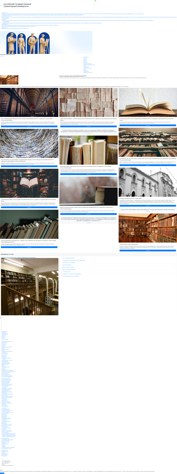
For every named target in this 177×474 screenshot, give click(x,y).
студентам (4, 19)
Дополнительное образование (115, 17)
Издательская (26, 28)
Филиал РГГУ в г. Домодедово (137, 17)
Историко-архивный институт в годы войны (71, 276)
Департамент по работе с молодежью (38, 20)
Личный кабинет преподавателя (8, 25)
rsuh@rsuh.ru (6, 463)
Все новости (86, 57)
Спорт (85, 69)
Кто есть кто (95, 13)
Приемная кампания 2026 (6, 17)
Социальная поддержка (149, 20)
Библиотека (81, 20)
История (54, 13)
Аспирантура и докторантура (98, 17)
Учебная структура (37, 25)
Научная (9, 28)
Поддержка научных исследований (18, 26)
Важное (85, 61)
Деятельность (4, 27)
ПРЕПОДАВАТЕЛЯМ (5, 438)
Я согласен (2, 473)
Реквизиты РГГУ (141, 20)
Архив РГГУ (37, 14)
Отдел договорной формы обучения (131, 20)
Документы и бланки (25, 25)
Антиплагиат (31, 25)
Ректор (19, 13)
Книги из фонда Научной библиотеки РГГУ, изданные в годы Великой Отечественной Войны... (18, 257)
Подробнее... (89, 133)
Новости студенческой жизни (7, 412)
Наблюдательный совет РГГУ (7, 341)
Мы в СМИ (86, 62)
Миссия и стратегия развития (81, 13)
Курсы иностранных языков (126, 17)
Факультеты (45, 13)
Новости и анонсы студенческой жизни (23, 20)
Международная (15, 28)
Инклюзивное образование (162, 17)
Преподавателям (5, 24)
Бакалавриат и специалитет (7, 391)
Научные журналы (59, 13)
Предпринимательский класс (41, 17)
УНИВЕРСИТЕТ (4, 331)
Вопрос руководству (58, 14)
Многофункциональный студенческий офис (70, 20)
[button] (13, 44)
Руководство (27, 13)
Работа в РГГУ (106, 13)
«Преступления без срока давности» (69, 262)
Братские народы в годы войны (68, 267)
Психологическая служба (30, 26)
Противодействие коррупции (48, 14)
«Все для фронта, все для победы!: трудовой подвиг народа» (74, 260)
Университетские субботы (51, 17)
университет (4, 12)
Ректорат (23, 13)
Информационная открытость (132, 13)
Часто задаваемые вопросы (67, 14)
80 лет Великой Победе (34, 13)
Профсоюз (47, 25)
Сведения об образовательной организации (10, 13)
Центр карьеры (86, 20)
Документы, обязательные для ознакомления (5, 405)
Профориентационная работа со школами (27, 17)
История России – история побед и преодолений (72, 273)
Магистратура (4, 392)
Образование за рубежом (120, 20)
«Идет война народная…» (67, 264)
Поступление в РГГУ (5, 16)
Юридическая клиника (6, 363)
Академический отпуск (6, 425)
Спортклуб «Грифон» (58, 20)
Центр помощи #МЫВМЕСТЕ (77, 14)
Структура (41, 13)
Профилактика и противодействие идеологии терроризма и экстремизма (8, 372)
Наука (85, 65)
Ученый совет (100, 13)
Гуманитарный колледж (81, 17)
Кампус (25, 14)
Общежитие (4, 422)
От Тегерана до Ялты (66, 271)
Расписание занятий (5, 20)
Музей (74, 13)
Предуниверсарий (89, 17)
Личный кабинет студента (49, 20)
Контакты (41, 14)
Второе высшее (107, 17)
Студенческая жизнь (87, 68)
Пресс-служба (50, 13)
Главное (85, 58)
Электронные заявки (30, 14)
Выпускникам (4, 423)
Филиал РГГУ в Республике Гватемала (150, 17)
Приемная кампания (87, 63)
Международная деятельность (89, 64)
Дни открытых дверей (16, 17)
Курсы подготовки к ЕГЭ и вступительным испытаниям (66, 17)
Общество (86, 70)
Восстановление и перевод (7, 424)
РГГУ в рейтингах (90, 13)
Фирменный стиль (20, 14)
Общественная (20, 28)
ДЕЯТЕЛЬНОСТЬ (5, 450)
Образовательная (5, 28)
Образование (96, 20)
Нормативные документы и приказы (120, 13)
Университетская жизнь (88, 72)
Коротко (85, 60)
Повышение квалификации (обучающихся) (107, 20)
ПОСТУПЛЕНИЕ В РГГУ (6, 378)
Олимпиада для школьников (7, 388)
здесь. (71, 471)
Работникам (111, 13)
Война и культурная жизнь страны (69, 269)
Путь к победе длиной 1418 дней (69, 258)
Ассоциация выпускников (68, 13)
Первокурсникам (12, 20)
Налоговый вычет (6, 21)
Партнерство (86, 71)
